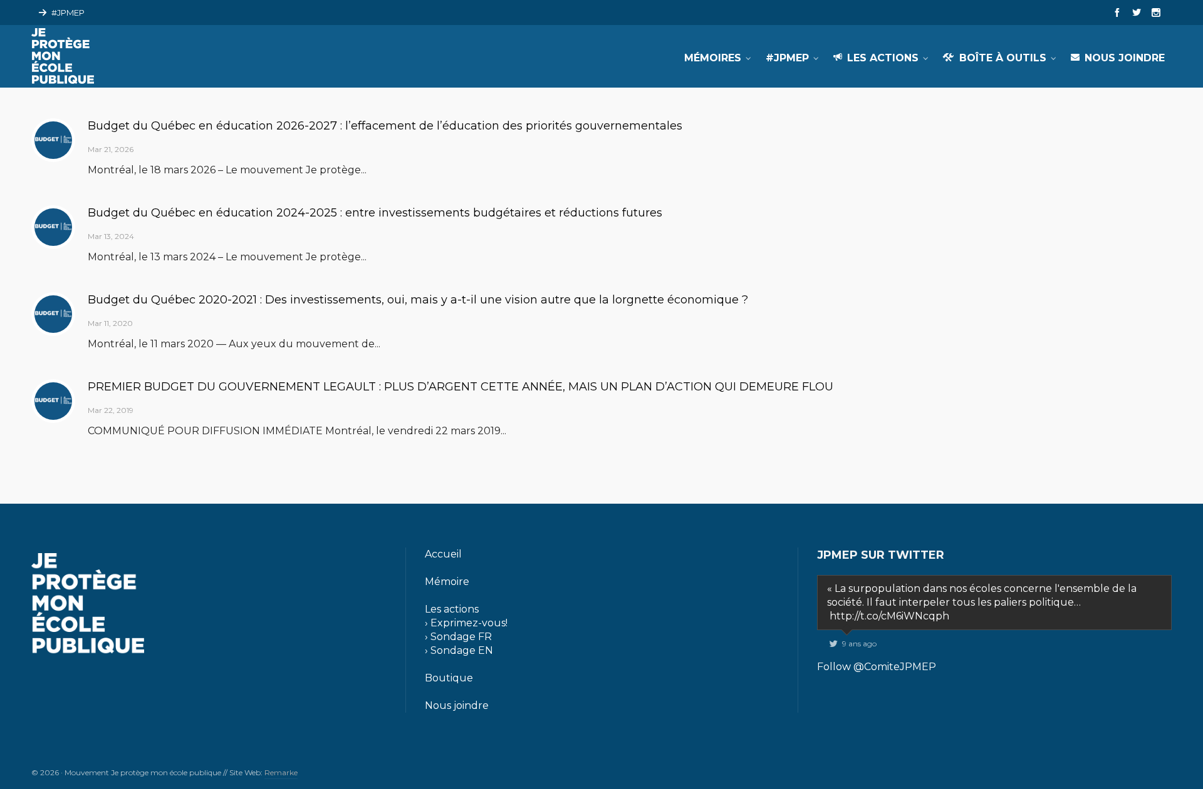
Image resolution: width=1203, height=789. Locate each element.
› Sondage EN (459, 650)
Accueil (443, 554)
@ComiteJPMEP (894, 667)
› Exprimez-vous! (466, 623)
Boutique (449, 678)
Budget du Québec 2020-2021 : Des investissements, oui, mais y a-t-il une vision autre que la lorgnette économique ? (418, 300)
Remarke (281, 772)
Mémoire (447, 582)
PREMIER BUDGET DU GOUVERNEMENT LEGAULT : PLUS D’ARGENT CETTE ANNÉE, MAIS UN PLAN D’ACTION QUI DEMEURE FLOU (460, 387)
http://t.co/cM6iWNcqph (889, 616)
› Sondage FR (458, 637)
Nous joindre (457, 705)
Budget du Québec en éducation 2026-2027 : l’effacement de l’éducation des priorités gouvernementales (385, 126)
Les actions (452, 609)
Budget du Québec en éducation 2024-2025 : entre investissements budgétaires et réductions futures (375, 213)
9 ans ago (859, 643)
